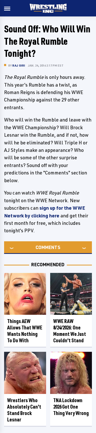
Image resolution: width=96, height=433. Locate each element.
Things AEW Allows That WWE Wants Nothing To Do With (24, 331)
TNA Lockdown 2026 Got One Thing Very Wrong (71, 406)
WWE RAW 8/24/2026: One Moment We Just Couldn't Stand (69, 331)
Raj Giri (18, 65)
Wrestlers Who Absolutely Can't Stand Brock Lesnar (24, 410)
